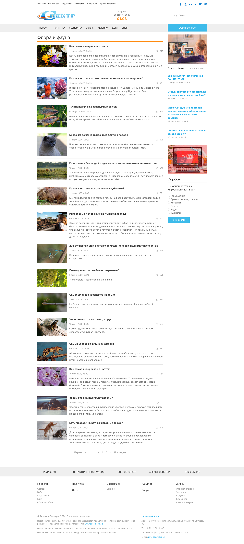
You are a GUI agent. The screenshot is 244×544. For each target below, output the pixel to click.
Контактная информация (88, 472)
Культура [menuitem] (103, 28)
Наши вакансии (150, 516)
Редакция (92, 3)
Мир (39, 499)
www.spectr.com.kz (94, 524)
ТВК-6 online (192, 472)
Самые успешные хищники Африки (91, 343)
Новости (42, 483)
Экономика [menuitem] (75, 28)
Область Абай (45, 502)
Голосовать (178, 220)
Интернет (175, 202)
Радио (173, 209)
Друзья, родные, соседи (184, 199)
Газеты (174, 206)
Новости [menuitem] (44, 28)
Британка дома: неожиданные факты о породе (98, 134)
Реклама (79, 3)
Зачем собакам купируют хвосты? (91, 397)
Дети (75, 490)
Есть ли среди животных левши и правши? (96, 422)
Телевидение (177, 195)
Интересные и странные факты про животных (98, 213)
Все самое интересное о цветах (89, 46)
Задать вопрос (187, 28)
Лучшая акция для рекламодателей (54, 3)
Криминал (181, 499)
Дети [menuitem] (115, 28)
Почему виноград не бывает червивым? (94, 270)
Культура (146, 483)
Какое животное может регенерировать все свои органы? (106, 78)
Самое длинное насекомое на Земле (92, 294)
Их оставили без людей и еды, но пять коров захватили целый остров (113, 163)
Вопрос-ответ (127, 472)
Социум (180, 495)
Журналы (175, 212)
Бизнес (111, 488)
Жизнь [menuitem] (90, 28)
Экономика (113, 483)
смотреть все (196, 68)
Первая (78, 452)
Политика (78, 483)
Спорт (145, 490)
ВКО (39, 492)
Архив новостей (108, 3)
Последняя (120, 452)
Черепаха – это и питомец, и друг (90, 319)
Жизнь (180, 483)
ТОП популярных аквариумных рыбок (93, 106)
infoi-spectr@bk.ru (156, 537)
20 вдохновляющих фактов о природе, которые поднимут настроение (113, 245)
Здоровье (181, 492)
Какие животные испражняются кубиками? (96, 188)
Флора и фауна (184, 502)
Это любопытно (185, 488)
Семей (41, 488)
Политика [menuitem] (59, 28)
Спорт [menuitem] (125, 28)
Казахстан (43, 495)
